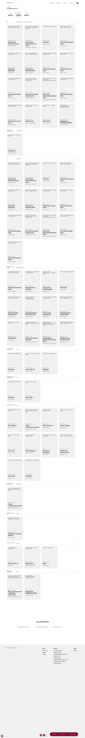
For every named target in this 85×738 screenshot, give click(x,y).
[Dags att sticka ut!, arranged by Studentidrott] (15, 554)
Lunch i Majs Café (30, 369)
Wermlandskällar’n (30, 451)
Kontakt (44, 654)
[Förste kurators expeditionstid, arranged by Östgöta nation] (50, 303)
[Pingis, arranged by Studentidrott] (50, 554)
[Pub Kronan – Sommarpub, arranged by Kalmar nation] (50, 441)
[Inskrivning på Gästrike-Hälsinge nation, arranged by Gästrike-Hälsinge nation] (32, 85)
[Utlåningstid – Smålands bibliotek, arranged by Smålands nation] (15, 524)
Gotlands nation (11, 72)
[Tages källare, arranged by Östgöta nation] (15, 466)
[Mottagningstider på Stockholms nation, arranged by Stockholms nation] (32, 303)
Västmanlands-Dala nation (31, 47)
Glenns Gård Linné (48, 425)
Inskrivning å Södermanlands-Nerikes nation (49, 96)
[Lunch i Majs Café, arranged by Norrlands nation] (32, 360)
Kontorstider (63, 287)
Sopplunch (46, 369)
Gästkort (44, 652)
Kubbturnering (29, 121)
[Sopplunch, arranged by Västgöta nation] (50, 360)
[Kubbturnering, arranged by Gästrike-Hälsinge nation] (32, 111)
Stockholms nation (12, 45)
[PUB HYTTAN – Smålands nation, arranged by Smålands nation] (67, 441)
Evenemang (45, 650)
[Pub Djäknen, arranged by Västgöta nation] (32, 466)
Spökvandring (46, 121)
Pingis (44, 563)
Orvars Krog (11, 451)
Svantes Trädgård (65, 425)
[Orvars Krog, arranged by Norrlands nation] (15, 441)
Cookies (75, 650)
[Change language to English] (77, 3)
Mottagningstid (12, 338)
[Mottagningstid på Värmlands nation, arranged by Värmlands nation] (67, 328)
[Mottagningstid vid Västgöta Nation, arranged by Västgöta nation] (67, 303)
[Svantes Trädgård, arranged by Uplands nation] (67, 416)
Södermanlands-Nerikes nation (49, 99)
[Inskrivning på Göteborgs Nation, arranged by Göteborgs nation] (32, 59)
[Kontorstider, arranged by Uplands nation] (67, 278)
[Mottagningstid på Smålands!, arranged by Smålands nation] (32, 278)
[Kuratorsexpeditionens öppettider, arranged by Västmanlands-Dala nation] (32, 328)
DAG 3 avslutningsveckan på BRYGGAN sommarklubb (15, 593)
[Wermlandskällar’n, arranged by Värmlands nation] (32, 441)
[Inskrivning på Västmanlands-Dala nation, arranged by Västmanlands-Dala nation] (32, 32)
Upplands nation (57, 652)
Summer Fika (29, 397)
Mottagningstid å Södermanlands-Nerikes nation (49, 339)
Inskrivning (46, 42)
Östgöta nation (63, 97)
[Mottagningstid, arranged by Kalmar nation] (15, 328)
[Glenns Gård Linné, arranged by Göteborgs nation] (50, 416)
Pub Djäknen (28, 476)
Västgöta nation (11, 97)
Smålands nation (46, 44)
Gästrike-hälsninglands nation (60, 654)
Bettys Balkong (12, 425)
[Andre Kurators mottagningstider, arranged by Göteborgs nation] (50, 278)
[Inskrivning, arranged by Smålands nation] (50, 32)
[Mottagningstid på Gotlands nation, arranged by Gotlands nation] (15, 303)
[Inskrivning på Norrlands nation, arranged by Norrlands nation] (67, 32)
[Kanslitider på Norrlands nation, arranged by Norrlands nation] (15, 278)
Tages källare (11, 476)
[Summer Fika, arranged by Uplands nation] (32, 388)
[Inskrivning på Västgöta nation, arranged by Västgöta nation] (15, 85)
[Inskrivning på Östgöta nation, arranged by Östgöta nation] (67, 85)
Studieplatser (12, 151)
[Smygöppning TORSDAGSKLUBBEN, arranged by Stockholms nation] (67, 111)
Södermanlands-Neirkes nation (61, 659)
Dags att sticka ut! (13, 563)
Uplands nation (46, 72)
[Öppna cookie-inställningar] (2, 736)
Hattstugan (11, 369)
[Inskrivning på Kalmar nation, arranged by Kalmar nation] (67, 59)
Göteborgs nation (29, 72)
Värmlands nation (11, 124)
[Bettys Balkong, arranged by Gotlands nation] (15, 416)
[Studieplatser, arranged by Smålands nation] (15, 141)
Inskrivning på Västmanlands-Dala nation (30, 44)
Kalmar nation (63, 72)
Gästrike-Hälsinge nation (30, 97)
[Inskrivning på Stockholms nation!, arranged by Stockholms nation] (15, 32)
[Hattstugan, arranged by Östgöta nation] (15, 360)
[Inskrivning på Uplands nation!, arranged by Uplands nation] (50, 59)
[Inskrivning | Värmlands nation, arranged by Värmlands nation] (15, 111)
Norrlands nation (63, 45)
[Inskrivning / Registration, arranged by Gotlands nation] (15, 59)
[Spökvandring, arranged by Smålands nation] (50, 111)
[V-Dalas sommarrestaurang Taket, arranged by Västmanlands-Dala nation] (32, 416)
